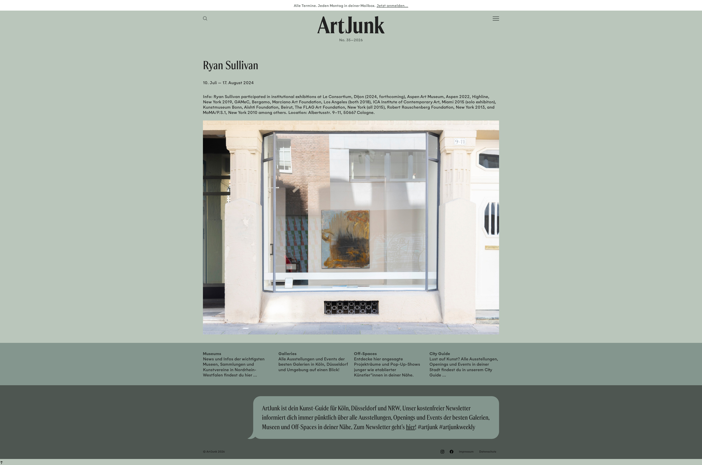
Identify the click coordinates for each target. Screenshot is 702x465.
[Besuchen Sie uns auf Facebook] (451, 451)
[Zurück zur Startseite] (351, 25)
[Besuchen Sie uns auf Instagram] (442, 451)
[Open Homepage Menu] (496, 18)
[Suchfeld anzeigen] (205, 18)
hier (410, 426)
